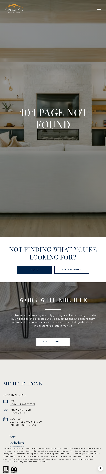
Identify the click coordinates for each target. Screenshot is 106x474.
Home (34, 269)
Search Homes (71, 269)
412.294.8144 (17, 413)
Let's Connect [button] (53, 341)
